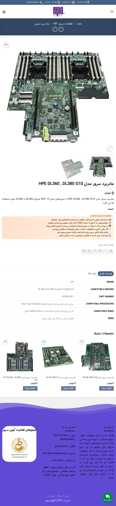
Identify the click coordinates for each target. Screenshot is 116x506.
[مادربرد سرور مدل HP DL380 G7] (58, 356)
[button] (112, 11)
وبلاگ (59, 496)
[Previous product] (55, 29)
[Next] (6, 97)
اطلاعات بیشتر (106, 388)
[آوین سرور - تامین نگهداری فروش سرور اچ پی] (58, 11)
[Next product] (61, 29)
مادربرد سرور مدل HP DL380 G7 (61, 377)
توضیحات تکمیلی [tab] (105, 273)
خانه (79, 24)
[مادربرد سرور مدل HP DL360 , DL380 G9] (19, 356)
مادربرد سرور (41, 24)
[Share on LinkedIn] (83, 251)
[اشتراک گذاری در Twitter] (100, 251)
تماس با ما (51, 496)
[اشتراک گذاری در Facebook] (105, 251)
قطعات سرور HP (62, 24)
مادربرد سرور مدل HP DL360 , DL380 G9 (20, 379)
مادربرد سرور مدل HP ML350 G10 (98, 377)
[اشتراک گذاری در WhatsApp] (110, 251)
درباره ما (66, 496)
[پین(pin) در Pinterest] (89, 251)
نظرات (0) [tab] (92, 273)
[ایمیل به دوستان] (94, 251)
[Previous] (107, 97)
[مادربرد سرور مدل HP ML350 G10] (96, 356)
